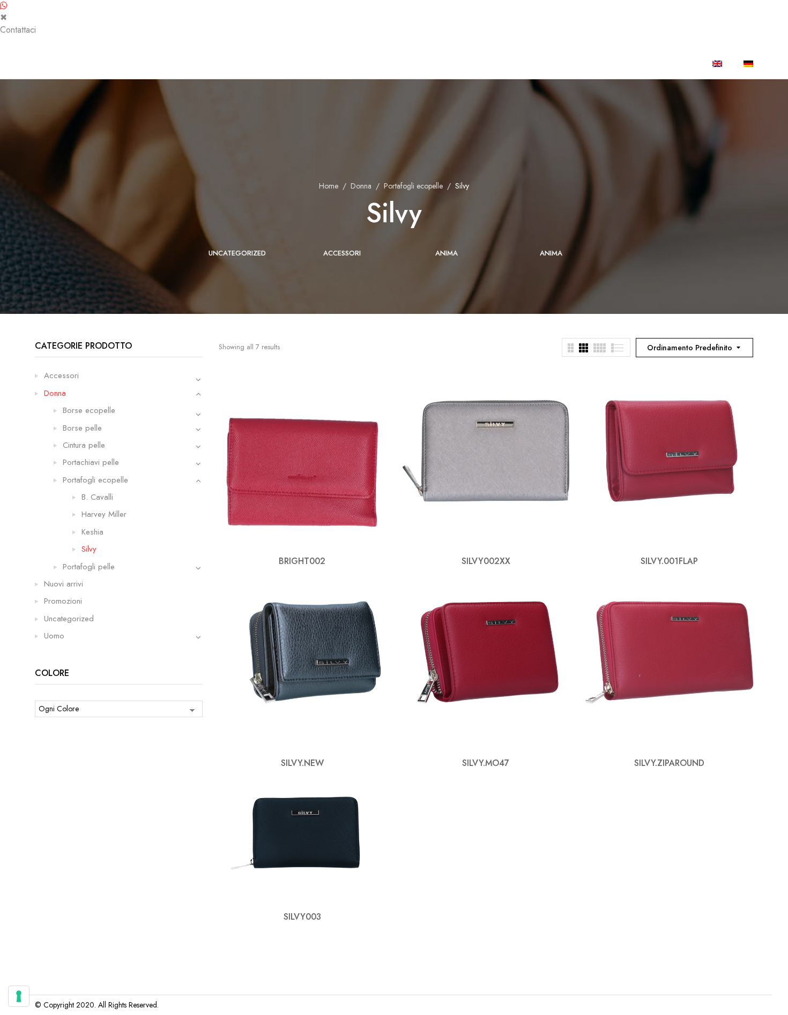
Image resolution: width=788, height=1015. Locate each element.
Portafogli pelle (89, 567)
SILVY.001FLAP (669, 561)
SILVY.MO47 (485, 763)
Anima (446, 253)
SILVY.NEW (302, 763)
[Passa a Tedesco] (748, 64)
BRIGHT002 (302, 561)
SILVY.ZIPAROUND (669, 763)
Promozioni (63, 601)
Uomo (54, 636)
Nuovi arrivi (63, 584)
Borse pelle (82, 428)
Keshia (92, 532)
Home (328, 186)
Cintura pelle (84, 445)
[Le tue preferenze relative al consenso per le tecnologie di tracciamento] (19, 996)
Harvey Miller (104, 514)
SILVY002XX (486, 561)
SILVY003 (302, 917)
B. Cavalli (97, 497)
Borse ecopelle (89, 410)
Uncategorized (237, 253)
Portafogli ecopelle (413, 186)
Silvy (88, 549)
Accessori (342, 253)
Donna (361, 186)
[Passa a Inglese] (717, 64)
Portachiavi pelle (91, 462)
